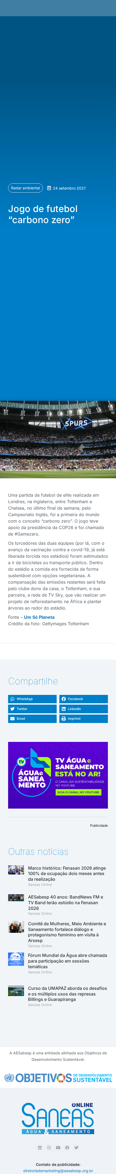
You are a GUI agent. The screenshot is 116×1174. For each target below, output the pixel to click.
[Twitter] (76, 1148)
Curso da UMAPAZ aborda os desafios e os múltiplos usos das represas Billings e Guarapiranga (67, 993)
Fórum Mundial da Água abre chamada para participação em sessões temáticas (67, 961)
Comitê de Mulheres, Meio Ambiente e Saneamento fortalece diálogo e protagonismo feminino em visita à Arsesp (67, 932)
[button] (32, 699)
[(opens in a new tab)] (16, 905)
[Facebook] (67, 1148)
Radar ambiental (25, 188)
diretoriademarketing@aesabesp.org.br (58, 1170)
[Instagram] (49, 1148)
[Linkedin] (40, 1148)
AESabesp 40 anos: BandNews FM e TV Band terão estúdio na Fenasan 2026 (65, 902)
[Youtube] (58, 1148)
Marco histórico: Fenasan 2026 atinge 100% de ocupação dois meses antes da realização (67, 873)
